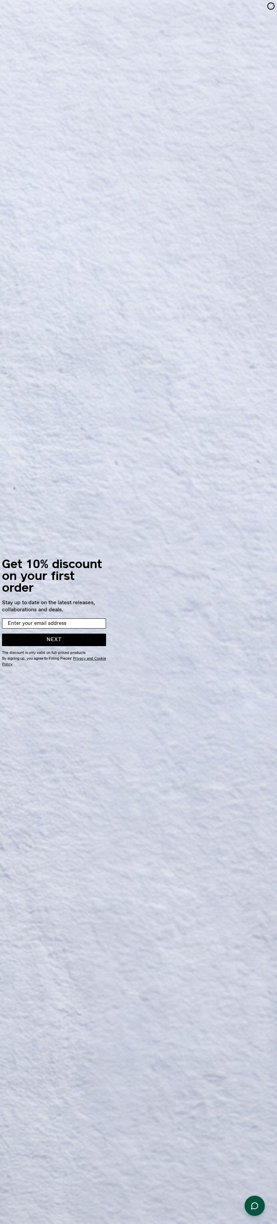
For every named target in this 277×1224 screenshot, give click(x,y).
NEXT (54, 639)
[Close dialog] (271, 6)
